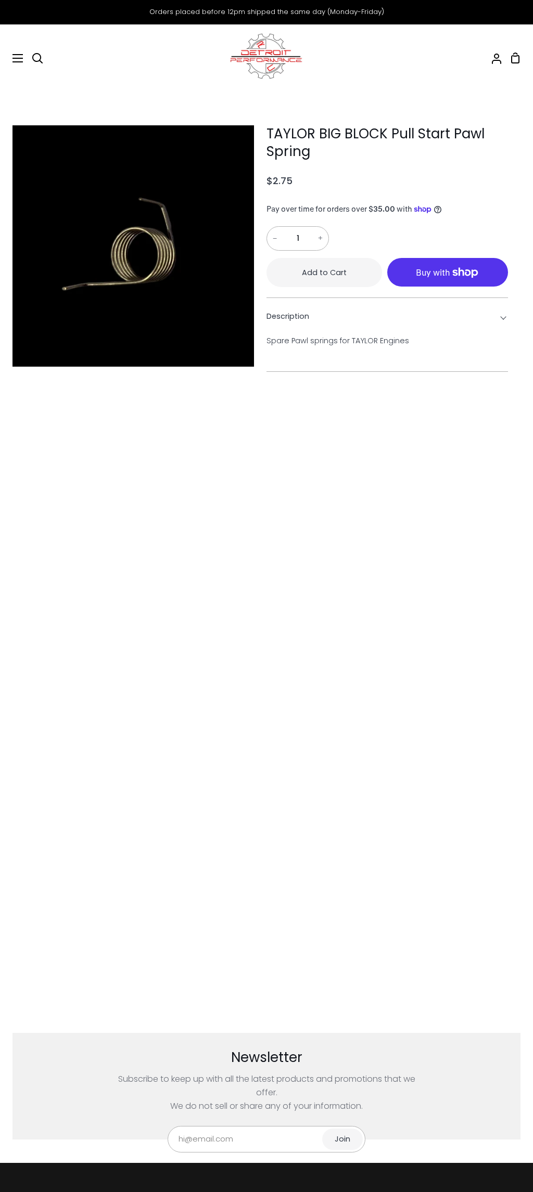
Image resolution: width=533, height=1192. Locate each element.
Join (342, 1139)
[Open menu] (12, 58)
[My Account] (492, 58)
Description (287, 316)
